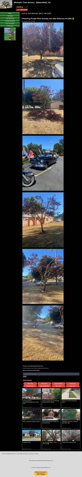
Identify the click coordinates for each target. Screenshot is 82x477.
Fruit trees (73, 383)
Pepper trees (30, 386)
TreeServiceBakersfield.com (9, 453)
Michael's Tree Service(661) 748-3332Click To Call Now (41, 473)
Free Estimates (9, 23)
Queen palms (58, 383)
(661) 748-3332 (45, 13)
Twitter (36, 453)
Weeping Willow (44, 386)
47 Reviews (9, 26)
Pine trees (44, 383)
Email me (31, 453)
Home (10, 13)
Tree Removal (10, 18)
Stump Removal (10, 21)
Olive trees (59, 386)
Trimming (10, 16)
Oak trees (72, 386)
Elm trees (30, 383)
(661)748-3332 (24, 453)
